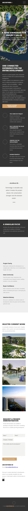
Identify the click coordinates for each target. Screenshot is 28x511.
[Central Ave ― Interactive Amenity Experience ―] (14, 372)
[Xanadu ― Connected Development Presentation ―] (14, 345)
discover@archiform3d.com (12, 467)
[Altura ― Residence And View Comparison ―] (14, 398)
